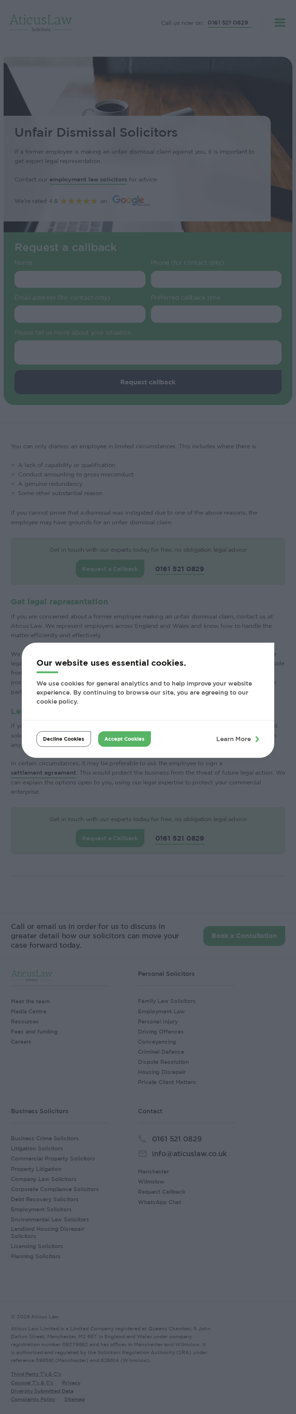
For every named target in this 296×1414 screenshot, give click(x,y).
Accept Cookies (124, 738)
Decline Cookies (63, 738)
